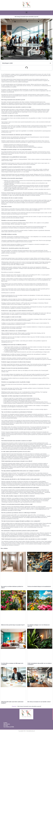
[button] (26, 12)
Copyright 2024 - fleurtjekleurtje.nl (26, 730)
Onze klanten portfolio (8, 726)
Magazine (14, 706)
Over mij (5, 725)
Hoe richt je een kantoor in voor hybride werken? (39, 701)
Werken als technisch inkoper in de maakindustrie (39, 586)
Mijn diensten (6, 724)
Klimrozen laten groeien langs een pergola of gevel (12, 624)
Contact (5, 722)
